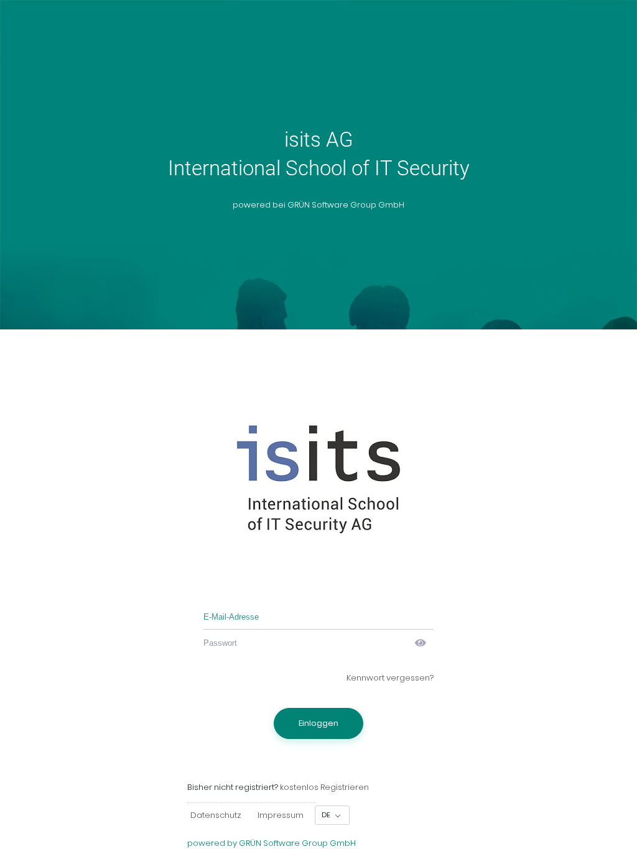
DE (327, 815)
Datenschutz (215, 815)
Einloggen (318, 723)
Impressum (281, 815)
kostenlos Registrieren (324, 787)
